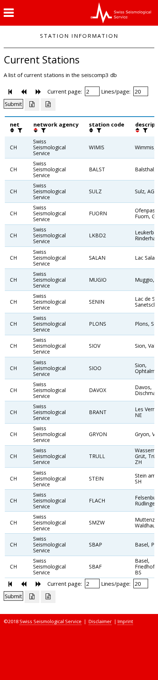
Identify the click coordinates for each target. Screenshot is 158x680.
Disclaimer (100, 621)
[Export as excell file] (32, 104)
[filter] (19, 130)
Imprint (125, 621)
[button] (9, 12)
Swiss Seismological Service (50, 621)
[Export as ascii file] (48, 104)
